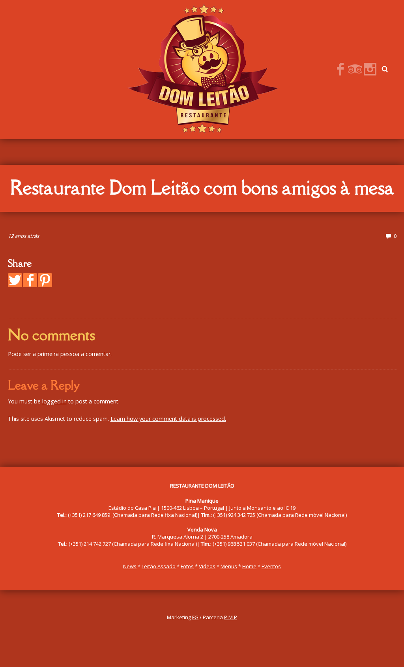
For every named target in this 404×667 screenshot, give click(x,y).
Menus (229, 566)
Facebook (340, 69)
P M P (230, 617)
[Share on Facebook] (30, 280)
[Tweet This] (15, 280)
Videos (207, 566)
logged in (54, 401)
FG (195, 617)
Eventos (271, 566)
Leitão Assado (159, 566)
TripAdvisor (355, 69)
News (130, 566)
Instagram (370, 69)
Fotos (187, 566)
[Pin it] (45, 280)
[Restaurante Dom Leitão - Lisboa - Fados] (202, 69)
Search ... (385, 69)
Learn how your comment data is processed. (168, 418)
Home (249, 566)
